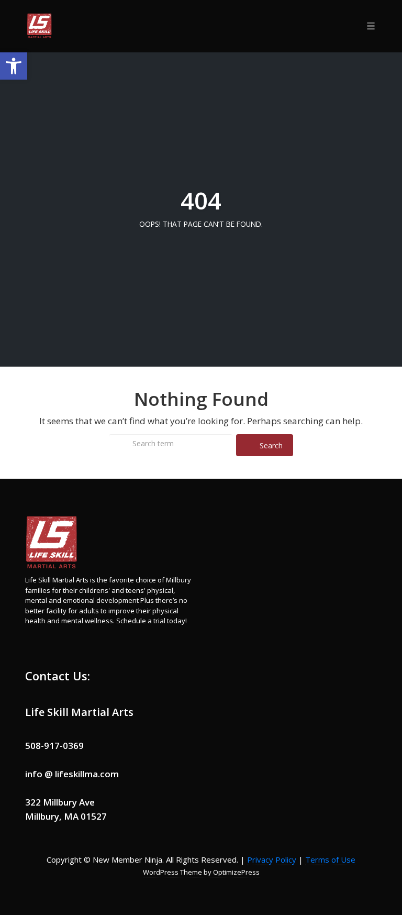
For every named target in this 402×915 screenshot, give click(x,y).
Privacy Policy (271, 859)
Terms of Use (330, 859)
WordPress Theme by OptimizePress (201, 872)
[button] (13, 66)
